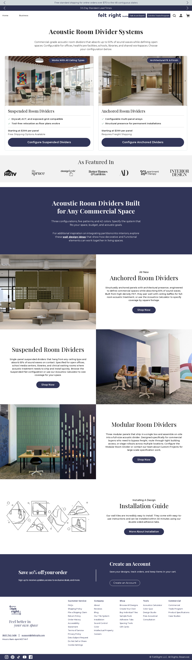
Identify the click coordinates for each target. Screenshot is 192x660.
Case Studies (174, 616)
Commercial (174, 605)
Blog (96, 612)
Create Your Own (128, 609)
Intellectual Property (103, 630)
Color (96, 627)
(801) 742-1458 (9, 635)
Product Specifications (178, 612)
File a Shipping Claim (77, 612)
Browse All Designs (129, 605)
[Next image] (91, 81)
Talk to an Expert (137, 16)
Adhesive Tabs (126, 619)
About (97, 605)
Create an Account (124, 582)
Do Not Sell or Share (77, 641)
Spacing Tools (126, 623)
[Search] (174, 15)
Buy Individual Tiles (129, 612)
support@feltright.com (33, 635)
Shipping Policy (75, 609)
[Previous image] (7, 81)
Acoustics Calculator (152, 605)
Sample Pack (126, 616)
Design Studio (149, 612)
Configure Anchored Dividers (142, 142)
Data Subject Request (78, 637)
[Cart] (188, 15)
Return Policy (74, 616)
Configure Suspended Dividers (49, 142)
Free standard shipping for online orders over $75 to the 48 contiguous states (95, 2)
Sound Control (101, 623)
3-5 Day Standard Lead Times (96, 8)
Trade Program (175, 609)
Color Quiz (148, 609)
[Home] (84, 15)
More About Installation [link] (144, 531)
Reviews (98, 609)
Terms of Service (76, 630)
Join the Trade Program (158, 16)
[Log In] (180, 15)
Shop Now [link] (143, 309)
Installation (99, 619)
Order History (74, 619)
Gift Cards (124, 627)
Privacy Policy (74, 634)
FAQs (70, 605)
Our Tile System (101, 616)
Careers (97, 634)
